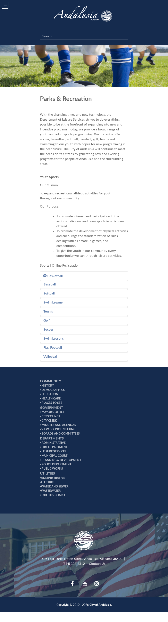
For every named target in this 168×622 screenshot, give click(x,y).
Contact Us (97, 563)
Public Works (52, 468)
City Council (51, 416)
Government (51, 407)
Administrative (53, 443)
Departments (52, 438)
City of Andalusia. (101, 604)
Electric (47, 482)
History (47, 385)
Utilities (47, 473)
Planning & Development (61, 460)
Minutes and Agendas (58, 425)
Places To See (51, 403)
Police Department (56, 464)
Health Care (51, 398)
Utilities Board (53, 495)
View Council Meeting (58, 429)
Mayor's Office (53, 412)
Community (50, 381)
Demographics (53, 390)
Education (49, 394)
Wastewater (51, 491)
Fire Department (54, 447)
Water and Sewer (54, 486)
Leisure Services (53, 451)
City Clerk (49, 420)
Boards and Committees (60, 433)
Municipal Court (54, 455)
